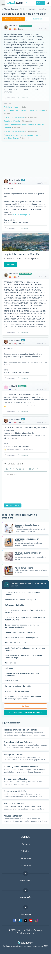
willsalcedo (13, 26)
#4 (45, 343)
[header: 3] (29, 469)
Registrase (40, 3)
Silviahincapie (14, 180)
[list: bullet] (26, 469)
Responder (24, 98)
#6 (45, 422)
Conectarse (30, 3)
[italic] (10, 469)
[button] (33, 469)
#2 (45, 183)
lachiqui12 (13, 386)
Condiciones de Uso (25, 933)
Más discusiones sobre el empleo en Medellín (25, 712)
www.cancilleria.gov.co (21, 215)
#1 (45, 29)
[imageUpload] (19, 469)
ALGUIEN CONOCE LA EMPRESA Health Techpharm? (24, 111)
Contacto (25, 844)
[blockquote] (13, 469)
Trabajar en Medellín (12, 107)
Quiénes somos (25, 858)
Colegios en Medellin (12, 121)
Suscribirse (37, 19)
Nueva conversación (13, 19)
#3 (45, 277)
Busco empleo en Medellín (14, 117)
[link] (16, 469)
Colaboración (26, 865)
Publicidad (25, 851)
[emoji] (23, 469)
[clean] (36, 469)
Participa (25, 706)
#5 (45, 389)
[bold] (6, 469)
